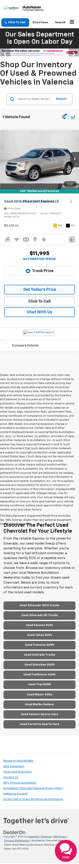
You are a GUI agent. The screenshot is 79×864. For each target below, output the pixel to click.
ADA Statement (13, 766)
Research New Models (18, 760)
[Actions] (71, 201)
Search (61, 98)
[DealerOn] (14, 832)
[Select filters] (64, 117)
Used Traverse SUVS (39, 645)
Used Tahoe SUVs (39, 635)
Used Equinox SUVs (39, 625)
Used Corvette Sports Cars (39, 724)
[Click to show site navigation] (72, 22)
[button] (15, 22)
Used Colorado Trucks (39, 654)
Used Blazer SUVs (39, 694)
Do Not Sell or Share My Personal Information (33, 799)
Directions (40, 22)
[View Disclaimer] (44, 239)
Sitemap (46, 836)
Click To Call (39, 301)
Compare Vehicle (25, 345)
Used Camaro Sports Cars (39, 714)
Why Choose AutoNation (19, 782)
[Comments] (72, 239)
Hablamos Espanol (15, 793)
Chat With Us (39, 312)
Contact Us (10, 777)
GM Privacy (59, 836)
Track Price (42, 271)
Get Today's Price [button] (39, 290)
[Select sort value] (71, 117)
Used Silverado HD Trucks (39, 615)
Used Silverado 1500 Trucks (39, 605)
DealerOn (33, 836)
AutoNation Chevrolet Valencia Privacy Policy (33, 788)
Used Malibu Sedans (39, 704)
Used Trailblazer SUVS (39, 674)
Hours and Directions (17, 771)
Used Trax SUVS (39, 684)
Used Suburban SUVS (40, 664)
